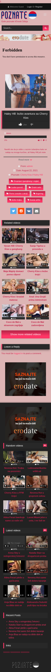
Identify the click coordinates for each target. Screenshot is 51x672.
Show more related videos (25, 334)
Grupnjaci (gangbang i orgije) (26, 181)
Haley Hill (38, 175)
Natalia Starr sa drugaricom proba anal (27, 625)
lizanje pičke (35, 200)
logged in (18, 353)
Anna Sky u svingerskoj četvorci (24, 621)
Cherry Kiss (26, 175)
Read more (24, 160)
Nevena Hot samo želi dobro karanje (26, 631)
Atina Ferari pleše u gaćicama (23, 628)
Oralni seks (36, 187)
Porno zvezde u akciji (18, 193)
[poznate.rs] (21, 15)
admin (30, 166)
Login (29, 7)
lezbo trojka (17, 200)
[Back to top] (43, 664)
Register (39, 7)
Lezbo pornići (17, 187)
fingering (39, 193)
